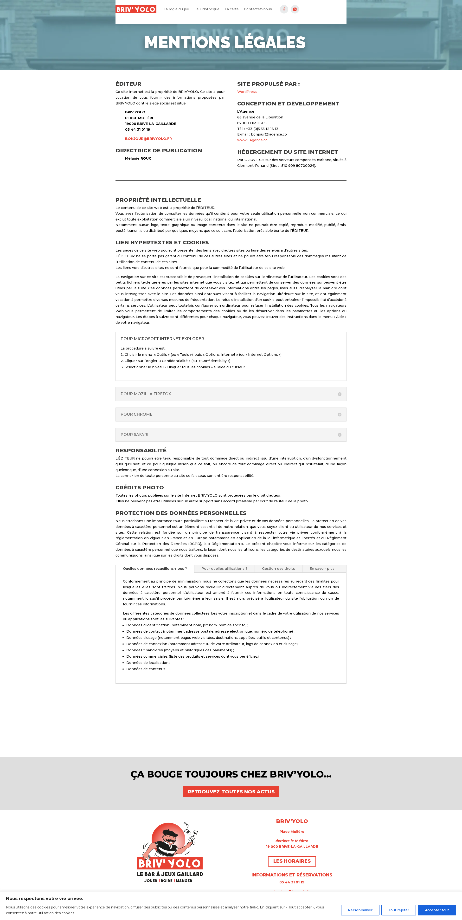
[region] (231, 905)
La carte (232, 9)
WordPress (247, 92)
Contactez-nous (258, 9)
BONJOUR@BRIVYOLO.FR (148, 138)
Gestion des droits (278, 568)
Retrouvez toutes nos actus (231, 792)
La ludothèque (206, 9)
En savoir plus (322, 568)
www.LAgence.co (252, 140)
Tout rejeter (398, 910)
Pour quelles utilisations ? (224, 568)
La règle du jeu (176, 9)
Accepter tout (437, 910)
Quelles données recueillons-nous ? (155, 568)
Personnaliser (360, 910)
